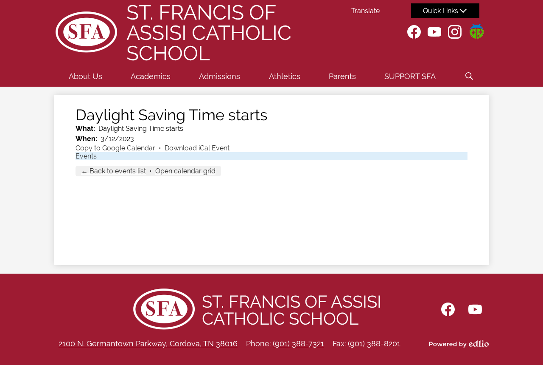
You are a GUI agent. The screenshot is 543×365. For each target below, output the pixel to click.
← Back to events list (113, 171)
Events (86, 156)
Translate (365, 11)
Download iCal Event (197, 148)
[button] (85, 76)
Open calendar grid (185, 171)
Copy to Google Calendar (115, 148)
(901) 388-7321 (298, 343)
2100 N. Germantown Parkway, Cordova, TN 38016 (148, 343)
